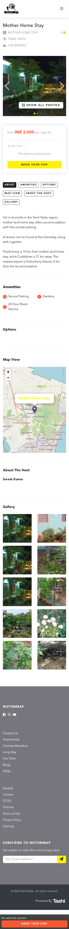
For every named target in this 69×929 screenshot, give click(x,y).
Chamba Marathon (15, 746)
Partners (8, 807)
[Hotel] (34, 409)
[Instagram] (9, 714)
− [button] (8, 377)
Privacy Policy (12, 820)
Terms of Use (11, 813)
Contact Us (10, 733)
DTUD (7, 801)
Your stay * (16, 146)
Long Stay (9, 752)
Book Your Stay (34, 164)
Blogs (7, 765)
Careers (8, 794)
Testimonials (11, 739)
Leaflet (62, 451)
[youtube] (14, 714)
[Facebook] (4, 714)
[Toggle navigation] (62, 9)
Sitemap (8, 826)
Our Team (9, 758)
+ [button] (8, 371)
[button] (34, 113)
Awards (8, 788)
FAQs (6, 771)
